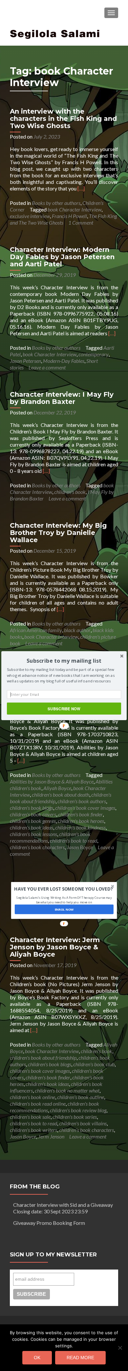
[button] (64, 660)
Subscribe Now (64, 708)
